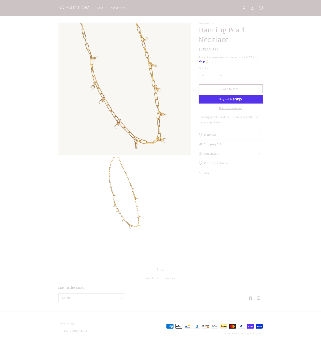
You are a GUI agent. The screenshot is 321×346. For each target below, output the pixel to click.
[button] (101, 8)
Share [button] (206, 173)
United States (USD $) (75, 330)
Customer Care (166, 278)
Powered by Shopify (254, 333)
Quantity (203, 68)
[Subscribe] (121, 297)
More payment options (230, 108)
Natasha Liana (238, 333)
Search (150, 278)
